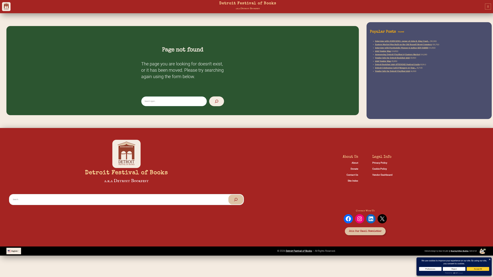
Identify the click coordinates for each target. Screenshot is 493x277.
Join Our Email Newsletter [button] (365, 231)
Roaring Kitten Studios (460, 251)
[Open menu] (488, 6)
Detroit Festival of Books (247, 3)
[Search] (216, 101)
